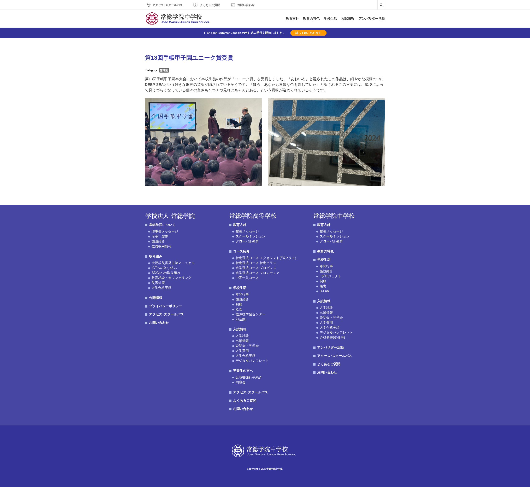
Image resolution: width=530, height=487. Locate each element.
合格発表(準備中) (332, 337)
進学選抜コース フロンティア (257, 273)
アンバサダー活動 (372, 18)
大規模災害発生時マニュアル (173, 263)
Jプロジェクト (330, 276)
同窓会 (241, 382)
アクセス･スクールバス (167, 5)
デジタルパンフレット (252, 360)
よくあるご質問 (210, 5)
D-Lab (324, 291)
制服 (239, 304)
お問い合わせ (246, 5)
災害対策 (158, 283)
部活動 (241, 319)
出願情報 (242, 341)
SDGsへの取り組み (166, 273)
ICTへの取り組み (164, 268)
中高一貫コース (247, 278)
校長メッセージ (247, 231)
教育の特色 (311, 18)
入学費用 (242, 351)
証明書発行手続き (249, 377)
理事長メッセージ (165, 231)
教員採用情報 (161, 246)
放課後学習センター (250, 314)
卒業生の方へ (243, 370)
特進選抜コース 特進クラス (256, 263)
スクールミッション (250, 236)
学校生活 (330, 18)
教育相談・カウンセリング (171, 278)
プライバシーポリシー (165, 306)
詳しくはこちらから (308, 32)
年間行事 (242, 294)
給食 (239, 309)
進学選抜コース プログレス (256, 268)
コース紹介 (241, 251)
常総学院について (162, 225)
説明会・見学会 (247, 346)
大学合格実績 (161, 288)
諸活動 (164, 70)
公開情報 (155, 297)
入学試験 (242, 336)
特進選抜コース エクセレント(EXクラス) (266, 258)
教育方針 (292, 18)
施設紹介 (158, 241)
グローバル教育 (247, 241)
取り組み (155, 256)
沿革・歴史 (160, 236)
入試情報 (347, 18)
